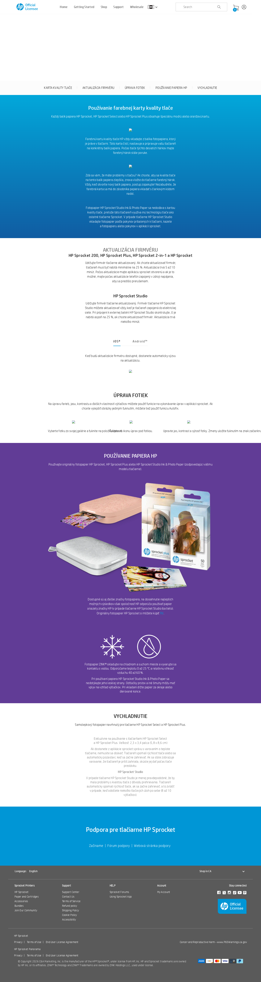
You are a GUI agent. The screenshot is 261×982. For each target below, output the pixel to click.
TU (162, 613)
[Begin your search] (219, 7)
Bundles (19, 905)
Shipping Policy (70, 910)
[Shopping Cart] (236, 8)
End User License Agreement (62, 942)
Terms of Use (34, 942)
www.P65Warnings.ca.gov (232, 942)
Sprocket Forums (119, 892)
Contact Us (68, 896)
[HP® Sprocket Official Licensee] (27, 7)
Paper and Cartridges (27, 896)
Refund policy (69, 905)
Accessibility (69, 919)
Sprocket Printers (25, 885)
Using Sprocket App (121, 896)
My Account (163, 892)
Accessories (21, 901)
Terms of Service (71, 901)
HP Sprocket (21, 892)
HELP (113, 885)
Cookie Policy (69, 915)
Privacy (18, 942)
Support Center (70, 892)
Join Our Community (26, 910)
